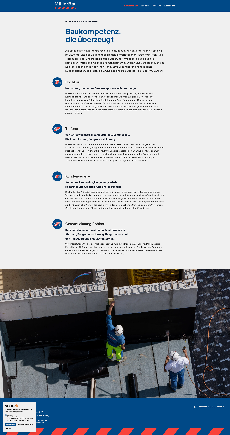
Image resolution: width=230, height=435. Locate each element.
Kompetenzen (131, 6)
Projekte (145, 6)
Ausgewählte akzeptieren (25, 424)
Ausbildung (169, 6)
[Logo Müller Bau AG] (65, 5)
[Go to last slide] (2, 333)
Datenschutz (218, 406)
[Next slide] (227, 333)
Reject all (8, 428)
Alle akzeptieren (10, 424)
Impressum (203, 406)
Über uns (156, 6)
